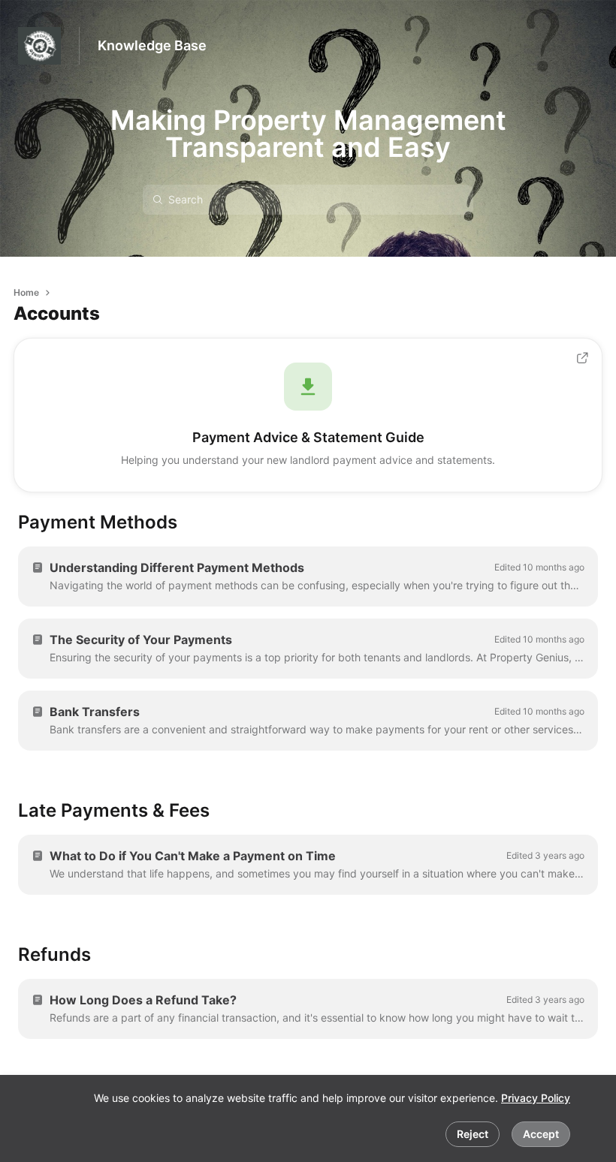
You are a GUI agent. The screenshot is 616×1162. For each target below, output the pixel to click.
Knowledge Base (152, 45)
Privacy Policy (535, 1097)
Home (26, 292)
